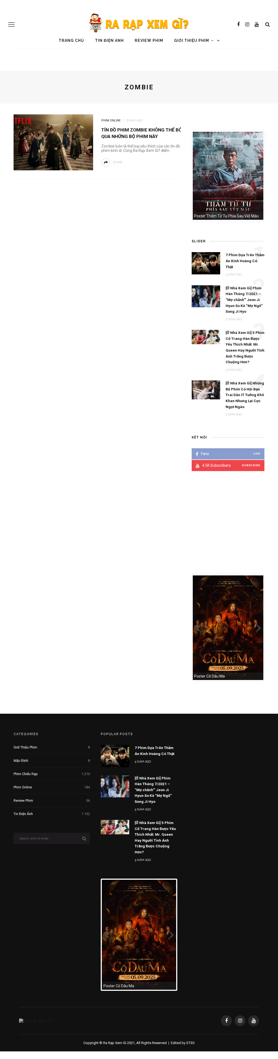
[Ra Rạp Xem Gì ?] (37, 1020)
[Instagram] (247, 24)
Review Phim (149, 40)
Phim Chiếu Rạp (52, 774)
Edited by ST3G (183, 1043)
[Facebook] (238, 24)
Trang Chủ (71, 40)
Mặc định (52, 761)
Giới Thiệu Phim (191, 40)
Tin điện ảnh (109, 40)
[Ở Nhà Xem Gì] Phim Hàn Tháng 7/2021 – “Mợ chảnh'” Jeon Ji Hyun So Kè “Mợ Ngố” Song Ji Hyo (153, 790)
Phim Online (111, 120)
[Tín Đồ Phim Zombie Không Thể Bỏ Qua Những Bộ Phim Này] (52, 142)
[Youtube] (256, 24)
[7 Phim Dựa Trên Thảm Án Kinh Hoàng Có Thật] (115, 755)
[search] (268, 24)
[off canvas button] (11, 24)
